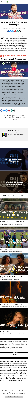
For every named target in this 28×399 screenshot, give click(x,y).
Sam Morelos (11, 375)
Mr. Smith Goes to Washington (4, 373)
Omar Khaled (14, 373)
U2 (9, 380)
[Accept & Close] (26, 394)
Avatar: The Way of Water (12, 361)
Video (19, 28)
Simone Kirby (25, 375)
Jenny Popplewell (8, 367)
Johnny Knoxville (15, 367)
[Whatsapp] (17, 31)
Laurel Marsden (3, 370)
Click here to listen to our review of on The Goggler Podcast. (13, 55)
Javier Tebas (4, 367)
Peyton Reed (20, 373)
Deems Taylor (24, 363)
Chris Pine (15, 115)
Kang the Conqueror (22, 367)
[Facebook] (8, 31)
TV (16, 28)
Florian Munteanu (4, 365)
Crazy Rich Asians (15, 363)
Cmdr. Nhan (9, 363)
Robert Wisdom (8, 375)
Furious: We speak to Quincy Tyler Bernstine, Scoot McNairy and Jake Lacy (13, 277)
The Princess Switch (18, 378)
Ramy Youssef (21, 115)
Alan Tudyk (5, 117)
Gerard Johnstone (9, 365)
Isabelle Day (23, 365)
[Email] (20, 31)
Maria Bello (20, 370)
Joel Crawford (11, 367)
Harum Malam (14, 365)
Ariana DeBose (11, 117)
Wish (4, 115)
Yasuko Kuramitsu (13, 380)
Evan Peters (18, 117)
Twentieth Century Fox (6, 380)
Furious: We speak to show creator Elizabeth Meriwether (11, 305)
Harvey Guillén (14, 119)
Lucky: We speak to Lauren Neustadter (8, 331)
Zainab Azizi (20, 380)
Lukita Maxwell (14, 370)
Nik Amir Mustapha (10, 373)
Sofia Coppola (3, 378)
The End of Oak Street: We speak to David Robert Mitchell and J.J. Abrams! (13, 222)
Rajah (5, 375)
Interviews (13, 28)
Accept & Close (9, 396)
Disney (24, 117)
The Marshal (10, 378)
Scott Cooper (15, 375)
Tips (22, 378)
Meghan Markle (24, 370)
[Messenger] (10, 31)
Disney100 (9, 115)
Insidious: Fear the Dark (19, 365)
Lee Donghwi (8, 370)
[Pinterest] (15, 31)
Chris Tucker (5, 363)
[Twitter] (13, 31)
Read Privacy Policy (18, 396)
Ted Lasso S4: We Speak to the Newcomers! (9, 250)
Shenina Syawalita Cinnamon (20, 375)
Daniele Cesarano (20, 363)
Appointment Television (3, 361)
